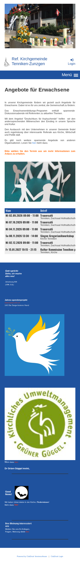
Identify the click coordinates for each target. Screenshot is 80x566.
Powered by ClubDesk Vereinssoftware (32, 556)
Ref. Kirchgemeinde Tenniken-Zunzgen (29, 61)
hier (34, 143)
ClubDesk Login (57, 556)
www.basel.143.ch (12, 303)
